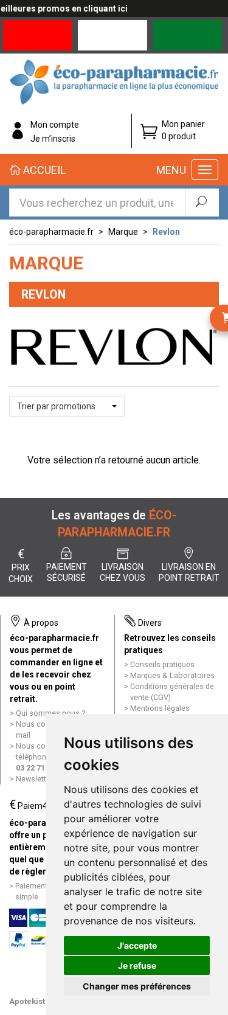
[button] (67, 406)
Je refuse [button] (137, 965)
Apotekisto (29, 1001)
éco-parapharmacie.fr (51, 232)
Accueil (43, 170)
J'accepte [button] (137, 945)
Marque (123, 232)
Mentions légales (160, 708)
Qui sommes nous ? (50, 713)
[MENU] (205, 169)
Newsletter (34, 778)
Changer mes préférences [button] (137, 986)
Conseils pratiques (162, 664)
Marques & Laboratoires (172, 675)
